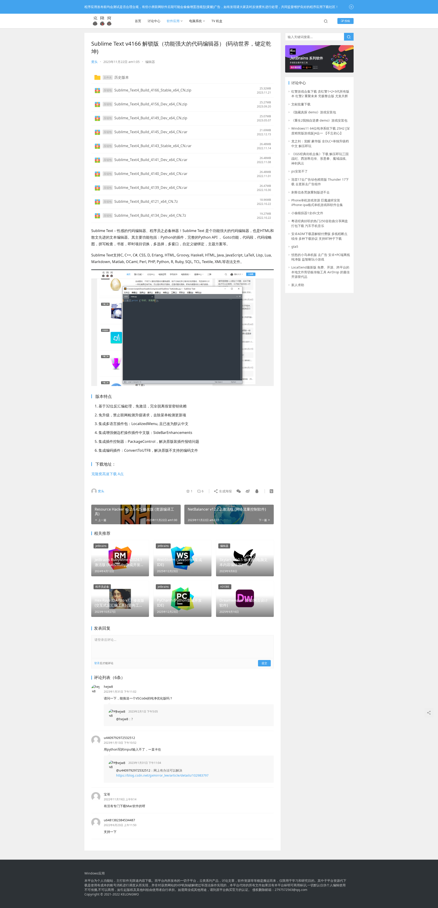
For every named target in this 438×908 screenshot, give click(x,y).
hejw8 (108, 686)
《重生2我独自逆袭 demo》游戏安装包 (319, 120)
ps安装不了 (299, 171)
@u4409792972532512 (133, 770)
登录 (97, 663)
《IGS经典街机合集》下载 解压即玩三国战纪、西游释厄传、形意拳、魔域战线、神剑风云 (320, 158)
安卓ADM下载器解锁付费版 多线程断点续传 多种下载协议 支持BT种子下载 (319, 236)
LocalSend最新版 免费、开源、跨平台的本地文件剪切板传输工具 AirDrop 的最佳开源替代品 (320, 272)
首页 (138, 21)
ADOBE (224, 587)
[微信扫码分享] (239, 491)
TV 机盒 (216, 21)
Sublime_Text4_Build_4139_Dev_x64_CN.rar (151, 187)
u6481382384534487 (119, 820)
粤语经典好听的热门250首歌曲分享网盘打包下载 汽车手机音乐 (319, 223)
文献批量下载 (300, 104)
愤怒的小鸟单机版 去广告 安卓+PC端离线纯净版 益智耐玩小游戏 (320, 257)
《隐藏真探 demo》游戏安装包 (313, 112)
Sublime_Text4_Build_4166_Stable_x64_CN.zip (152, 90)
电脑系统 (195, 21)
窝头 (94, 62)
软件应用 (173, 21)
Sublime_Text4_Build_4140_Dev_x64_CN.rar (151, 173)
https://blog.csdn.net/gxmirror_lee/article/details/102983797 (162, 775)
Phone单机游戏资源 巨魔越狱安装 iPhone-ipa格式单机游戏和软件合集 (317, 202)
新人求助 (297, 285)
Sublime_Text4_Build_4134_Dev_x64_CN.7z (150, 215)
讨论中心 (154, 21)
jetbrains (101, 546)
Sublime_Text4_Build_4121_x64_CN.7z (146, 201)
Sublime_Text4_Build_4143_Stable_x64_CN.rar (153, 146)
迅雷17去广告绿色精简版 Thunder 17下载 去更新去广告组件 (320, 181)
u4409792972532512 (119, 738)
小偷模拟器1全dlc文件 (307, 213)
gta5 (294, 246)
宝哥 (107, 794)
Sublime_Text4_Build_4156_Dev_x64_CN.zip (150, 104)
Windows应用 (94, 873)
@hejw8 (122, 719)
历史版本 (121, 77)
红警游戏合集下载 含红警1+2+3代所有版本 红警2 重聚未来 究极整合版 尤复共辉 (320, 93)
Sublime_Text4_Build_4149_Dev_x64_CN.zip (150, 118)
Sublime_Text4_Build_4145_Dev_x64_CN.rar (151, 132)
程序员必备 (102, 587)
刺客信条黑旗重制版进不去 (310, 192)
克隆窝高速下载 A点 (107, 473)
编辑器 (150, 62)
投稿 (347, 21)
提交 (264, 663)
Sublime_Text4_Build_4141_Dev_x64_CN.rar (151, 159)
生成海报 (225, 491)
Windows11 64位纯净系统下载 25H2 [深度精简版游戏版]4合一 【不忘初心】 (320, 130)
